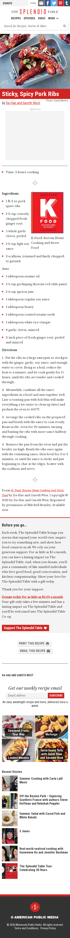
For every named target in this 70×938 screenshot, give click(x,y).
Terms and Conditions (26, 928)
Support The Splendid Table (23, 628)
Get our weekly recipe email (35, 688)
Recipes (16, 18)
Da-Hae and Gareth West (23, 103)
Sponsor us (35, 109)
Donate (7, 3)
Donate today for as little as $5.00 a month (32, 597)
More (51, 18)
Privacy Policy (48, 928)
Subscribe (56, 695)
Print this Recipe (31, 643)
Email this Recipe (32, 651)
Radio (41, 18)
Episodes (29, 18)
